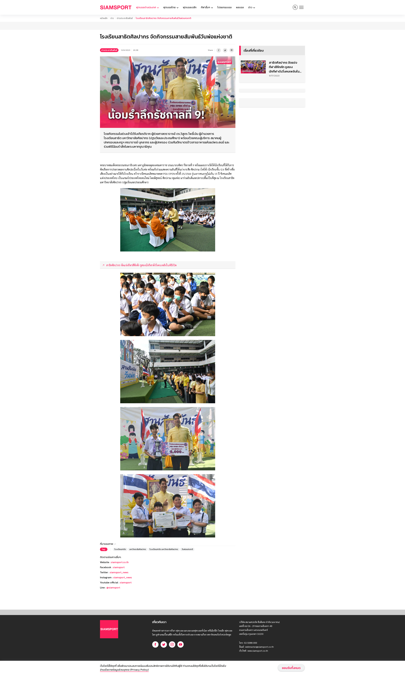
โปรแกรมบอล (224, 7)
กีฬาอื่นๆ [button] (206, 7)
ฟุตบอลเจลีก (189, 7)
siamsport (119, 567)
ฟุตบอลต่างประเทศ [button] (146, 7)
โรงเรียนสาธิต (120, 549)
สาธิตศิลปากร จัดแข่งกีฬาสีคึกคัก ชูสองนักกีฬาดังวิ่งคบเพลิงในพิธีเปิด (284, 67)
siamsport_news (119, 572)
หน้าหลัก (103, 18)
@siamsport (113, 587)
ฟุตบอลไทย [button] (169, 7)
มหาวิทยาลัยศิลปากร (137, 549)
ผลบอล (240, 7)
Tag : (104, 549)
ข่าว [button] (250, 7)
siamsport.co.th (120, 562)
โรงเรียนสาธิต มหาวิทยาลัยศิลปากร (164, 549)
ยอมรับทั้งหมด (291, 668)
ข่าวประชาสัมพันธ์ (125, 18)
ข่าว (112, 18)
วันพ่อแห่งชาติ (187, 549)
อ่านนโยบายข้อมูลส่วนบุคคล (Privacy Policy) (124, 670)
